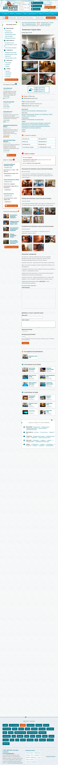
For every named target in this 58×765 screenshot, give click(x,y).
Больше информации (12, 247)
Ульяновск (30, 740)
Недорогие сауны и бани (11, 54)
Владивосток (31, 725)
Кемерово (34, 729)
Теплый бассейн (30, 114)
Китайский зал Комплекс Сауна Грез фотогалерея (37, 226)
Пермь (26, 736)
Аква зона (19, 14)
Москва (5, 725)
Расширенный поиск (12, 79)
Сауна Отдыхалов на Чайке (11, 179)
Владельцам (36, 9)
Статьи (39, 757)
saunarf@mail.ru (10, 753)
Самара (45, 736)
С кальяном (8, 76)
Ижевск (14, 729)
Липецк (11, 732)
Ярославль (6, 743)
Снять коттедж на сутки (10, 58)
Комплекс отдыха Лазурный (48, 397)
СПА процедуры (50, 445)
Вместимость (33, 14)
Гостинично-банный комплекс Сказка (9, 164)
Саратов (51, 736)
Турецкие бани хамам (10, 34)
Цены (25, 14)
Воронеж (46, 725)
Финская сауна (45, 22)
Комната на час (25, 123)
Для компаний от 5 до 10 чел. (10, 45)
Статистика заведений (31, 761)
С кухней (35, 445)
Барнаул (23, 725)
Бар (30, 124)
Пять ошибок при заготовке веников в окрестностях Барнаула (14, 243)
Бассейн (24, 114)
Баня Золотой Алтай (32, 376)
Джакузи (37, 114)
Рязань (38, 736)
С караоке (42, 444)
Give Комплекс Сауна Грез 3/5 (24, 331)
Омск (14, 736)
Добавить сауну (50, 7)
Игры (52, 14)
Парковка (40, 123)
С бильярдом (8, 73)
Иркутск (21, 729)
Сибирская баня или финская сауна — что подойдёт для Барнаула (14, 224)
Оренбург (20, 736)
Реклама (28, 755)
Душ (40, 114)
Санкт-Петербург (14, 725)
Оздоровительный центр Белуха (10, 125)
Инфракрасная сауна (10, 38)
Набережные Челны (20, 732)
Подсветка (24, 116)
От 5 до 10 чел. (44, 432)
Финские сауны (8, 32)
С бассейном (8, 62)
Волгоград (38, 725)
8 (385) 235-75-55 (39, 88)
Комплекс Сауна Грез (33, 356)
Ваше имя (25, 315)
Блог (32, 755)
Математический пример (29, 334)
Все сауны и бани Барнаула (29, 22)
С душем (7, 66)
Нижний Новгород (32, 732)
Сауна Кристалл (7, 88)
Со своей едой (46, 123)
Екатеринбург (6, 729)
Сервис (41, 14)
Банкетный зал (25, 124)
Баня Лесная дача (9, 193)
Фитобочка (33, 116)
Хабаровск (42, 740)
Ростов (32, 736)
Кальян (23, 131)
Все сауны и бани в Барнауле (29, 285)
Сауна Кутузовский (8, 101)
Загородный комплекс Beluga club (32, 397)
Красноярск (50, 729)
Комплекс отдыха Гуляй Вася (49, 369)
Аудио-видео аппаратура (38, 124)
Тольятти (5, 740)
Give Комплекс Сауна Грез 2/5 (23, 331)
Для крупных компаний (10, 47)
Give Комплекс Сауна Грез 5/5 (27, 331)
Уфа (36, 740)
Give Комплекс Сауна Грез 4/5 (26, 331)
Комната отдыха (34, 123)
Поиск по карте (37, 6)
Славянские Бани (49, 403)
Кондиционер (25, 127)
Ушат (28, 116)
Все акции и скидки (12, 205)
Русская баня (32, 110)
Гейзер (50, 114)
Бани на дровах (9, 36)
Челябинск (50, 740)
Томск (12, 740)
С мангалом (8, 74)
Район (6, 14)
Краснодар (42, 729)
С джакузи (7, 64)
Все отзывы (12, 155)
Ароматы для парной (36, 126)
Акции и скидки (29, 759)
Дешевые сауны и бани (10, 52)
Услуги (47, 14)
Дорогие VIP (8, 56)
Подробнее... (8, 175)
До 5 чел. (36, 432)
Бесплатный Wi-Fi (45, 126)
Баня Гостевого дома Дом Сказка (33, 384)
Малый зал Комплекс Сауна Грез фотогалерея (36, 198)
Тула (17, 740)
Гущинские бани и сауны (49, 383)
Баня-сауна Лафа (49, 411)
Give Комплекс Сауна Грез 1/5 (22, 331)
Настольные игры (39, 119)
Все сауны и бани (38, 3)
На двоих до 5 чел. (9, 42)
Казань (27, 729)
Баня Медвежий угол (50, 376)
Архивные (37, 755)
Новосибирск (6, 736)
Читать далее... (6, 96)
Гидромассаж (45, 114)
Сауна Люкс (32, 410)
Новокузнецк (42, 732)
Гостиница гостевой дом (35, 127)
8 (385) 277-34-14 (39, 89)
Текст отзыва (25, 320)
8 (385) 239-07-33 (39, 91)
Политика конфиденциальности (15, 762)
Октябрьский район (46, 24)
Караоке (24, 119)
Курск (4, 732)
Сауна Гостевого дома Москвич (9, 140)
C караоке (7, 71)
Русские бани (8, 30)
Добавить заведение (31, 757)
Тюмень (23, 740)
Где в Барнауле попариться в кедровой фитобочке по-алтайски (14, 230)
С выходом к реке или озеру (42, 441)
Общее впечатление (27, 329)
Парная (12, 14)
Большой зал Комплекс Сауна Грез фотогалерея (37, 169)
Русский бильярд (30, 119)
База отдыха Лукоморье (32, 368)
